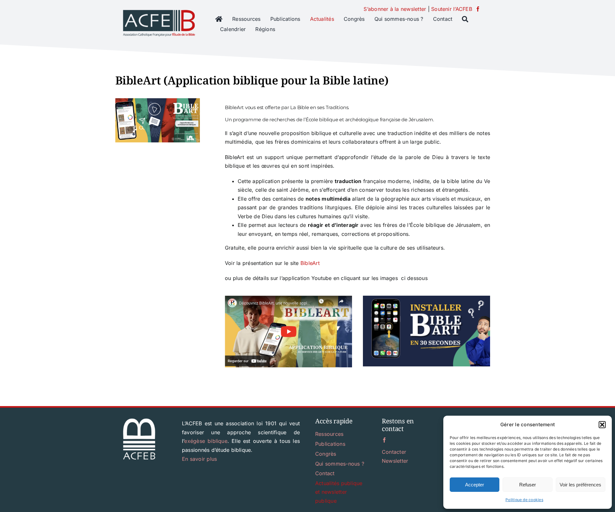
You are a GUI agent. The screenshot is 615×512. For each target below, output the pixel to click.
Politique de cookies (524, 499)
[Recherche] (465, 19)
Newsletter (395, 461)
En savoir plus (199, 459)
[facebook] (477, 9)
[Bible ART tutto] (288, 298)
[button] (602, 424)
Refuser (527, 484)
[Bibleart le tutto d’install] (426, 298)
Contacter (394, 452)
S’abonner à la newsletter (395, 9)
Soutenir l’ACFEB (451, 9)
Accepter (474, 484)
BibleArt (310, 263)
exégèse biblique (205, 441)
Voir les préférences (580, 484)
